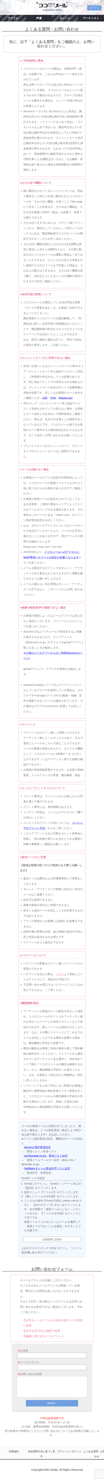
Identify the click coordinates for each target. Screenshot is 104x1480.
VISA (53, 397)
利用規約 (14, 1451)
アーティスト (91, 18)
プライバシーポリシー (69, 1451)
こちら (60, 974)
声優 (39, 18)
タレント (65, 18)
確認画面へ (52, 1403)
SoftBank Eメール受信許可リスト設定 (47, 1168)
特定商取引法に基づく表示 (41, 1454)
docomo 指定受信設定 (37, 1147)
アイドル (13, 18)
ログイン (94, 7)
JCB (44, 397)
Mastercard (65, 397)
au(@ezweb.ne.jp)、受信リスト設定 (46, 1155)
